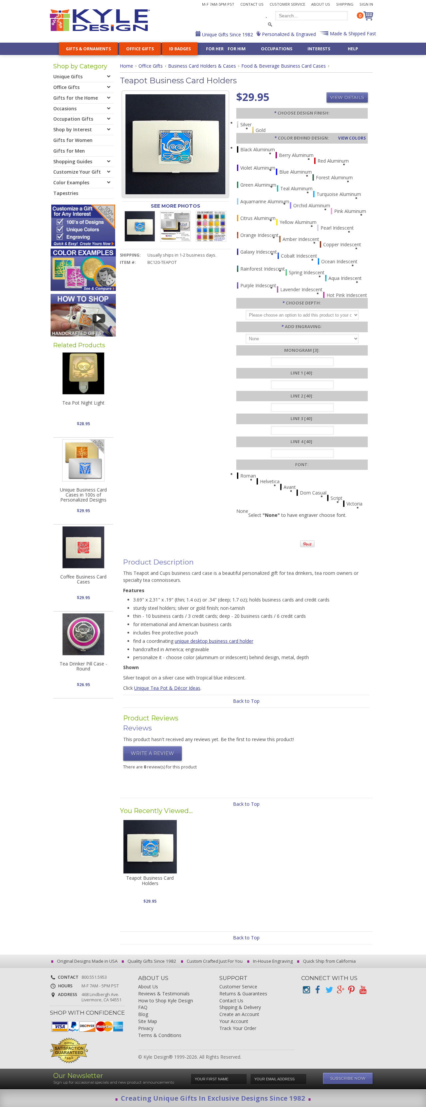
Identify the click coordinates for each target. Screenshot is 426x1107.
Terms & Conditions (159, 1035)
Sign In (366, 4)
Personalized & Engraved (288, 34)
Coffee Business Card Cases (83, 579)
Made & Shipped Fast (352, 33)
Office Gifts (150, 66)
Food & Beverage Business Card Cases (283, 66)
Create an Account (239, 1014)
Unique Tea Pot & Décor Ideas (167, 688)
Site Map (147, 1021)
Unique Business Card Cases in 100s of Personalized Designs (83, 495)
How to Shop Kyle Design (165, 1001)
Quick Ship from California (329, 961)
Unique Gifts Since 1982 (227, 34)
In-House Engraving (272, 961)
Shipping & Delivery (240, 1007)
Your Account (233, 1021)
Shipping (344, 4)
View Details (347, 97)
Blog (143, 1014)
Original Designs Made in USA (86, 961)
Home (126, 66)
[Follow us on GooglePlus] (340, 990)
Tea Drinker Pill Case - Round (83, 666)
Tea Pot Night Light (83, 403)
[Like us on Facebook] (317, 990)
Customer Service (287, 4)
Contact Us (252, 4)
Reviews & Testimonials (164, 994)
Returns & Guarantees (243, 994)
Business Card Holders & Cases (202, 66)
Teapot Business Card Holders (150, 880)
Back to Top (246, 701)
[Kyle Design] (100, 20)
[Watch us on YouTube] (363, 990)
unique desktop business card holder (214, 641)
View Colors (352, 138)
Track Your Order (237, 1028)
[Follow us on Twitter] (329, 990)
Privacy (145, 1028)
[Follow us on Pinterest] (351, 990)
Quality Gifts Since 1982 (151, 961)
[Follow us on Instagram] (306, 990)
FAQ (142, 1007)
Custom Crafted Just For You (214, 961)
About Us (320, 4)
